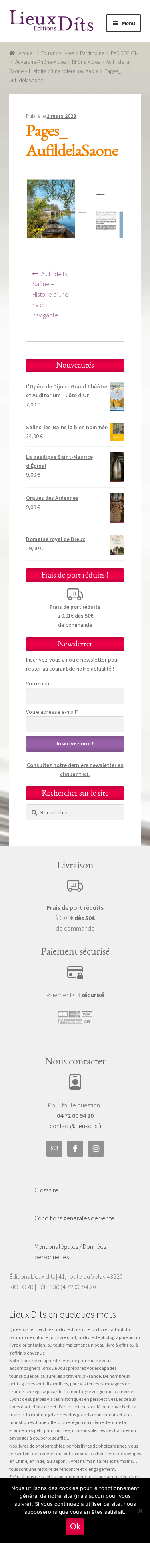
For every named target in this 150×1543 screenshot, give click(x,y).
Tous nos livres (57, 53)
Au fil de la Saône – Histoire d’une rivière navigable (52, 294)
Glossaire (46, 1190)
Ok (75, 1526)
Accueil (26, 53)
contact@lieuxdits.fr (76, 1126)
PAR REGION (124, 53)
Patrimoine (92, 53)
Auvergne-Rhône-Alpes (40, 61)
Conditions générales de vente (74, 1218)
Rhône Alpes (86, 61)
